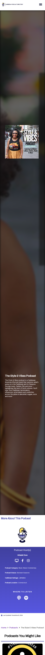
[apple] (19, 597)
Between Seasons (23, 573)
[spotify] (26, 597)
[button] (40, 4)
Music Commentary (29, 568)
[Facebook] (22, 560)
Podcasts (13, 628)
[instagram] (28, 560)
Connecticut (22, 583)
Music (21, 568)
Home (3, 628)
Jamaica (22, 578)
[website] (17, 560)
